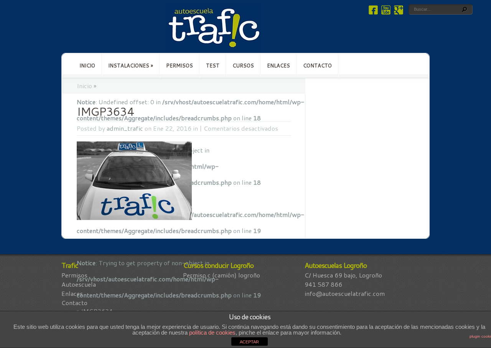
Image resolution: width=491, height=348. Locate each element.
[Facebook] (372, 12)
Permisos (179, 65)
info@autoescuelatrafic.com (345, 293)
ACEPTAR (249, 342)
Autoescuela (78, 284)
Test (212, 65)
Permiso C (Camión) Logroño (221, 275)
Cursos (243, 65)
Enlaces (278, 65)
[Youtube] (384, 12)
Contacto (317, 65)
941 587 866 (323, 284)
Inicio (87, 65)
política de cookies (212, 332)
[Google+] (397, 12)
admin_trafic (125, 128)
